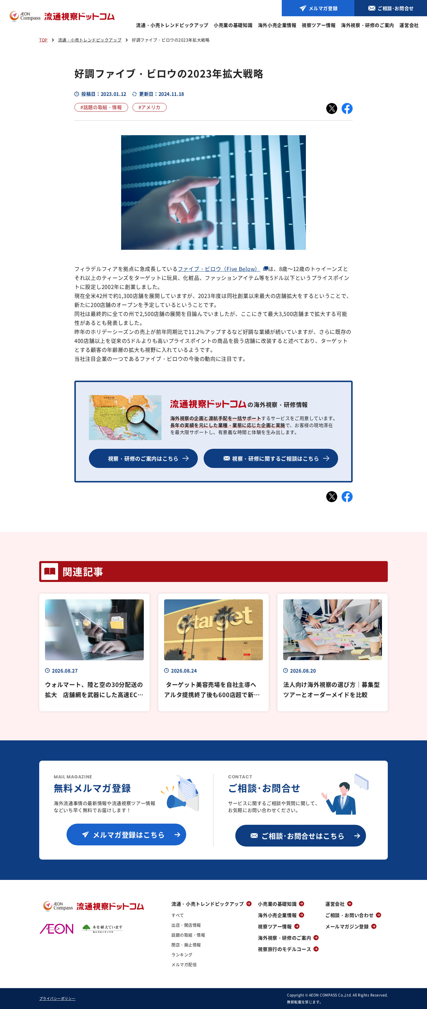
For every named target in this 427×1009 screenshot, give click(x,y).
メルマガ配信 (184, 964)
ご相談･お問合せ (396, 8)
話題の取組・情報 (188, 935)
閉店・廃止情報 (186, 944)
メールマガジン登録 (347, 926)
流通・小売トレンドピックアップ (172, 25)
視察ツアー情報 (319, 25)
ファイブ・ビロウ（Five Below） (219, 268)
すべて (177, 915)
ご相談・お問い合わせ (349, 915)
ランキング (182, 954)
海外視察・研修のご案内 (367, 25)
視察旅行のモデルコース (284, 948)
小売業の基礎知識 (233, 25)
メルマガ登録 (323, 8)
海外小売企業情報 (277, 25)
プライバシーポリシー (57, 998)
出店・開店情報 (186, 925)
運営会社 (409, 25)
